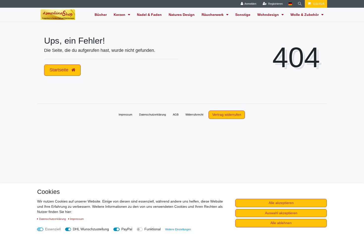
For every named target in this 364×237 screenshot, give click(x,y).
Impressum (125, 114)
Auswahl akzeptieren (281, 213)
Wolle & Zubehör (305, 15)
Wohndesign (268, 15)
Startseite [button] (60, 69)
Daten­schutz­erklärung (152, 114)
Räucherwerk (213, 15)
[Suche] (300, 4)
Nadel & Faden (149, 15)
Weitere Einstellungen (178, 229)
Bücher (101, 15)
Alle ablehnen (281, 223)
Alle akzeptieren (281, 203)
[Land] (290, 4)
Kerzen (120, 15)
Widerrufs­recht (194, 114)
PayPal (126, 229)
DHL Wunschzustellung (91, 229)
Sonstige (242, 15)
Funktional (152, 229)
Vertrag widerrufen (226, 115)
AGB (176, 114)
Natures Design (182, 15)
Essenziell (53, 229)
